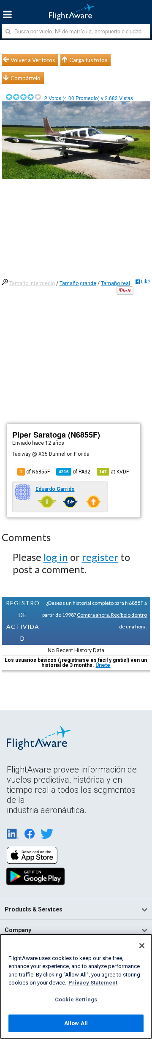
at (114, 472)
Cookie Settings (76, 999)
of (74, 472)
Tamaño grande (78, 283)
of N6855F (35, 472)
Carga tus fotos (88, 60)
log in (55, 557)
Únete (102, 665)
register (100, 557)
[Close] (142, 945)
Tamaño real (115, 283)
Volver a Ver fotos (33, 60)
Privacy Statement (92, 982)
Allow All (76, 1023)
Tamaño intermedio (32, 283)
